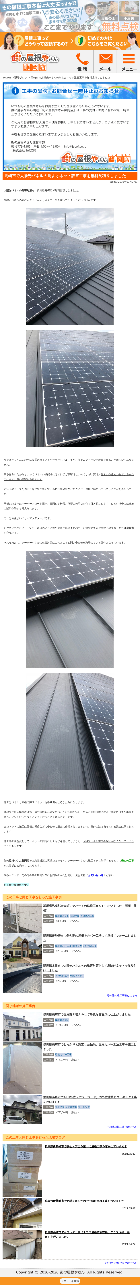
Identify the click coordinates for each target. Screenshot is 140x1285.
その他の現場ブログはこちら (120, 1262)
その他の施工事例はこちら (122, 995)
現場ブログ (20, 77)
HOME (7, 77)
